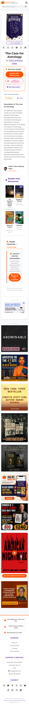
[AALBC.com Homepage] (9, 2)
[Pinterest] (16, 690)
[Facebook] (12, 685)
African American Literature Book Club (14, 700)
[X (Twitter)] (16, 685)
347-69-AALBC (15, 674)
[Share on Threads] (12, 47)
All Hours (19, 225)
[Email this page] (25, 47)
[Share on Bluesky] (16, 47)
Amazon (10, 98)
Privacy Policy (14, 645)
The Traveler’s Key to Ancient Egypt (10, 202)
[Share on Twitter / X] (21, 47)
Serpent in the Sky (19, 200)
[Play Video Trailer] (14, 553)
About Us (14, 642)
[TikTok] (8, 690)
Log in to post (12, 247)
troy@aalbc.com (15, 671)
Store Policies (14, 651)
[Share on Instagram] (8, 47)
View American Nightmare (15, 576)
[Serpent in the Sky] (19, 192)
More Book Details (14, 87)
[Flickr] (20, 690)
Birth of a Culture (10, 226)
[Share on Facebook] (3, 47)
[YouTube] (8, 685)
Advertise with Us (14, 665)
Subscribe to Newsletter (14, 662)
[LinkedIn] (12, 690)
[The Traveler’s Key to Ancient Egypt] (10, 192)
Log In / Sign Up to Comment (15, 277)
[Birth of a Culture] (10, 218)
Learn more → (13, 171)
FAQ (14, 668)
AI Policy (14, 648)
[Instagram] (4, 685)
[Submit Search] (25, 6)
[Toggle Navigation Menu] (26, 3)
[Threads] (20, 685)
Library (21, 98)
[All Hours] (19, 218)
